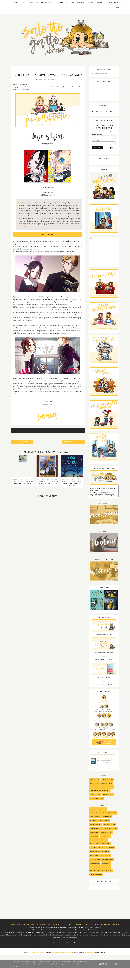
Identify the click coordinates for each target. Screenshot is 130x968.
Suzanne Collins (109, 824)
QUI (53, 195)
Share (39, 431)
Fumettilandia (42, 71)
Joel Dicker (106, 843)
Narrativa (104, 787)
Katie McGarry (95, 847)
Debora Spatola (95, 824)
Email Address (97, 134)
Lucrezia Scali (95, 851)
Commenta (63, 431)
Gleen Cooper (95, 863)
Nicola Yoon (106, 855)
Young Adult (94, 798)
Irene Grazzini (95, 843)
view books (111, 768)
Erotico (93, 783)
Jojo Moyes (94, 867)
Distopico (105, 779)
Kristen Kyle (94, 836)
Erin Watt (93, 820)
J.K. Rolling (94, 832)
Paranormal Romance (98, 790)
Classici (92, 779)
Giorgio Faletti (107, 859)
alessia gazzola (96, 828)
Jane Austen (106, 863)
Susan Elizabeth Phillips (98, 840)
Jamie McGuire (95, 816)
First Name (96, 140)
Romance (93, 794)
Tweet (31, 431)
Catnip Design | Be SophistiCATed (62, 952)
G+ (46, 431)
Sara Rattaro (105, 836)
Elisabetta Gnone (109, 813)
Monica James (107, 870)
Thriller (105, 794)
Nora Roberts (95, 859)
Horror (92, 787)
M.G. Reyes (105, 851)
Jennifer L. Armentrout (98, 809)
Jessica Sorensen (106, 832)
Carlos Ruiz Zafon (111, 828)
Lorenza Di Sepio (108, 847)
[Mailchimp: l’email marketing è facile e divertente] (112, 149)
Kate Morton (105, 867)
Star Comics (54, 71)
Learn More (104, 964)
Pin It (53, 431)
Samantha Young (96, 874)
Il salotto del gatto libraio (104, 759)
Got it (114, 964)
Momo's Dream (90, 952)
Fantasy (104, 783)
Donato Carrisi (95, 813)
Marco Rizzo (94, 855)
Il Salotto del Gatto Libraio (36, 952)
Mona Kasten (106, 816)
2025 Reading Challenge (102, 756)
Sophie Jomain (104, 820)
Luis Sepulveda (95, 870)
